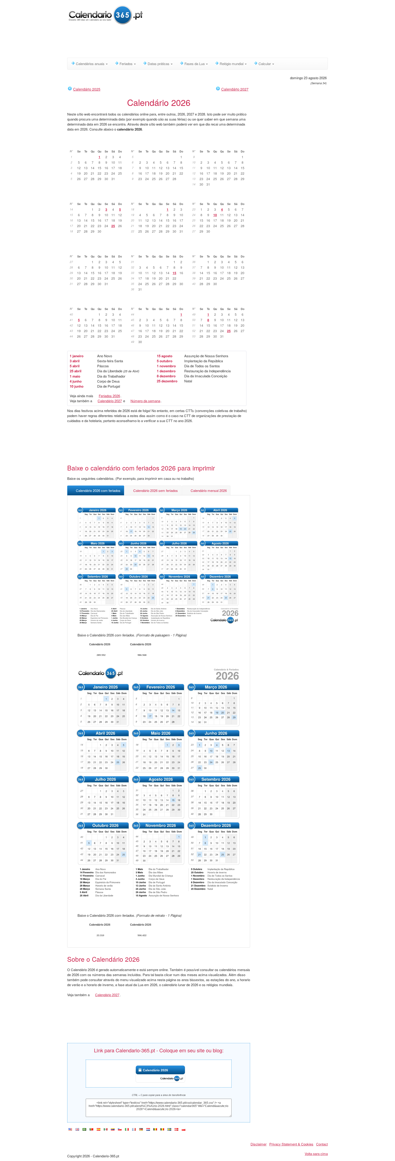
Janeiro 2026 (98, 144)
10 (215, 215)
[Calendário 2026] (105, 14)
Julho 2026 (97, 249)
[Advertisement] (178, 42)
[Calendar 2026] (77, 1129)
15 (174, 273)
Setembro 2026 (220, 249)
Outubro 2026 (98, 301)
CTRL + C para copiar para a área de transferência (159, 1095)
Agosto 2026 (159, 249)
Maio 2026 (159, 196)
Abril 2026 (98, 196)
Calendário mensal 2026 (209, 490)
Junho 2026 (220, 196)
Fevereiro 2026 (159, 144)
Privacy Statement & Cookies (291, 1144)
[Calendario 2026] (98, 1129)
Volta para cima (316, 1153)
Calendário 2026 (155, 1070)
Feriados (126, 63)
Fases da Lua (195, 63)
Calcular (265, 63)
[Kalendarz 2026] (183, 1129)
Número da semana (145, 400)
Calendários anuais (90, 63)
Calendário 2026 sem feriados (155, 490)
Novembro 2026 (159, 301)
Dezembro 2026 (220, 301)
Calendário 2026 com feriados (98, 490)
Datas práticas (159, 63)
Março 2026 (220, 144)
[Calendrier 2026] (134, 1129)
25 (113, 225)
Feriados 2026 (109, 395)
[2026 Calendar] (70, 1129)
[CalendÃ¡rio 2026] (84, 1129)
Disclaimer (259, 1144)
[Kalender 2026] (141, 1129)
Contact (322, 1144)
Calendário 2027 (234, 89)
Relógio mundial (232, 63)
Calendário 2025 (86, 89)
